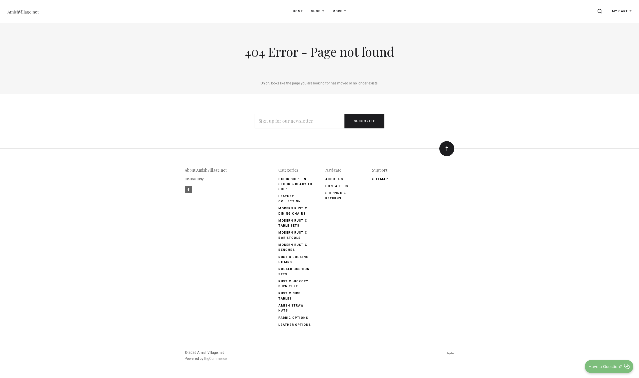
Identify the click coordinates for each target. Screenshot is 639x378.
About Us (334, 179)
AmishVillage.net (23, 12)
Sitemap (380, 179)
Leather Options (294, 325)
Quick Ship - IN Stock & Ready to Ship (295, 184)
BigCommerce (215, 359)
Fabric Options (293, 318)
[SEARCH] (601, 11)
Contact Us (336, 186)
